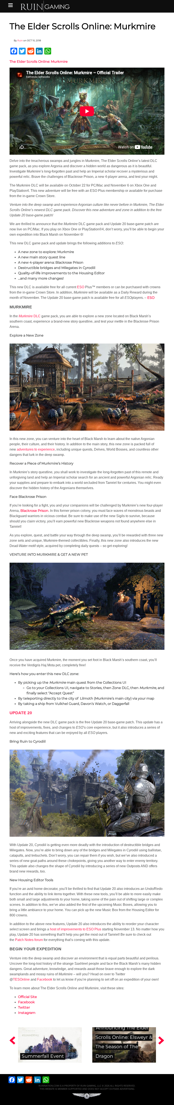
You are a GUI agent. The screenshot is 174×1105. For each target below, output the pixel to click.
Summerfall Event (43, 1056)
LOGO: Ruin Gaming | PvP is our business (45, 6)
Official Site (27, 997)
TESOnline (21, 979)
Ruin (20, 40)
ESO (80, 287)
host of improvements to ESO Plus (75, 929)
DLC (30, 316)
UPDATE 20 (21, 713)
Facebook (44, 979)
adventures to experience (36, 449)
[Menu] (10, 5)
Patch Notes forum (29, 940)
